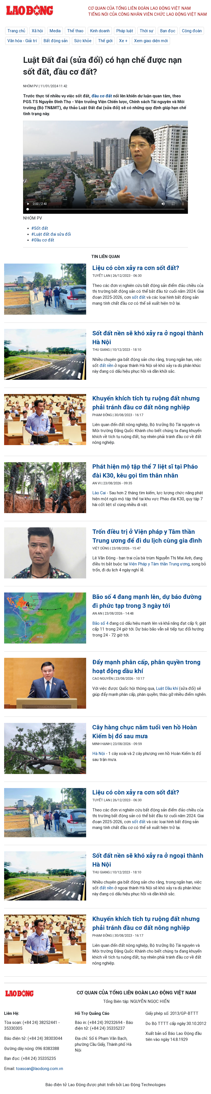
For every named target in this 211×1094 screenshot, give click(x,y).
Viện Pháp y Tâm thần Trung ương (159, 563)
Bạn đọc (167, 30)
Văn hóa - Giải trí (22, 40)
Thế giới (105, 40)
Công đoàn (192, 30)
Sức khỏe (82, 40)
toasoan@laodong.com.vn (39, 1068)
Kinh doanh (100, 30)
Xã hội (37, 30)
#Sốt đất (39, 228)
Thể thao (75, 30)
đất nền (106, 365)
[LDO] (45, 290)
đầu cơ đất (101, 95)
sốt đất (138, 297)
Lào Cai (99, 492)
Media (55, 30)
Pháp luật (124, 30)
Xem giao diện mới (151, 40)
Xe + (123, 40)
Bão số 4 (100, 623)
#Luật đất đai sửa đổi (51, 234)
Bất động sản (55, 40)
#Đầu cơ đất (42, 240)
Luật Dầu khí (167, 688)
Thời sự (147, 30)
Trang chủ (16, 30)
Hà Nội (98, 753)
